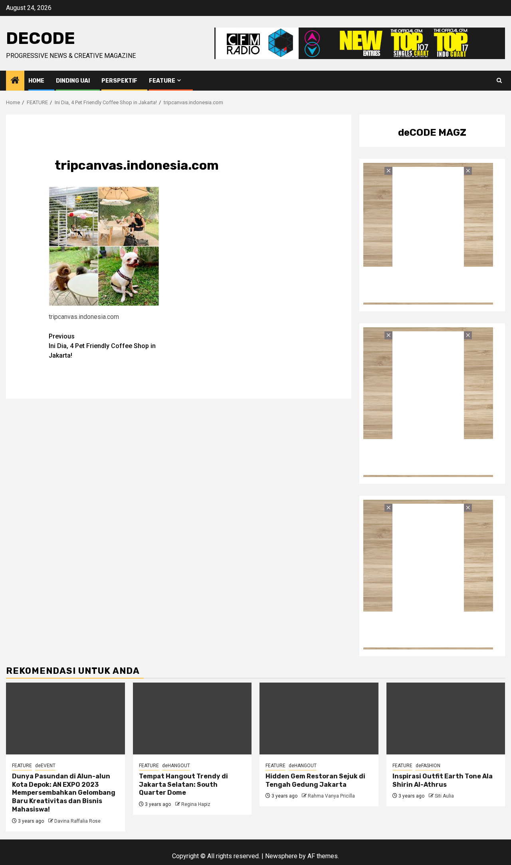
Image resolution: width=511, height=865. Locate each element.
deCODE (40, 38)
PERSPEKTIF (119, 80)
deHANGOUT (176, 765)
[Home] (15, 81)
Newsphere (281, 856)
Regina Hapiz (195, 804)
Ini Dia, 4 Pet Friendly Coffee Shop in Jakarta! (102, 346)
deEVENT (45, 765)
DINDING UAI (73, 80)
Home (36, 80)
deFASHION (428, 765)
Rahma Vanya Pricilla (331, 796)
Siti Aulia (444, 796)
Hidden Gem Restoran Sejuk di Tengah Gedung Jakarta (315, 780)
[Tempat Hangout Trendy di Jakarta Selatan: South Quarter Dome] (192, 718)
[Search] (499, 80)
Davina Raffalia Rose (77, 821)
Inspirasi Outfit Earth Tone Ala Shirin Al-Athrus (442, 780)
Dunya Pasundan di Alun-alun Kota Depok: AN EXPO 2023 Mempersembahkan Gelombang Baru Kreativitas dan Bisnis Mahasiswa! (63, 792)
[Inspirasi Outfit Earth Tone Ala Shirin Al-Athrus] (445, 718)
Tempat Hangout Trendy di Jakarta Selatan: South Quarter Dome (183, 784)
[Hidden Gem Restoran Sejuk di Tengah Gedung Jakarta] (318, 718)
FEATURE (162, 80)
